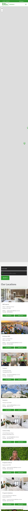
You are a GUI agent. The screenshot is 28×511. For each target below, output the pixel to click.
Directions (20, 315)
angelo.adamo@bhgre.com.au (13, 310)
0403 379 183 (10, 406)
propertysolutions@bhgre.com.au (14, 499)
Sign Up (7, 1)
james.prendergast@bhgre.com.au (14, 342)
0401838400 (10, 312)
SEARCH (5, 278)
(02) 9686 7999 (10, 438)
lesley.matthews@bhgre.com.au (14, 467)
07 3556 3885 (10, 344)
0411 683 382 (10, 468)
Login (4, 1)
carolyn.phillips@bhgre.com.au (13, 405)
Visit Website (8, 315)
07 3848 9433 (10, 376)
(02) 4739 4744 (10, 500)
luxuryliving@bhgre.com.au (13, 437)
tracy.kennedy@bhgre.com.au (13, 374)
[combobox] (22, 1)
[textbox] (15, 273)
